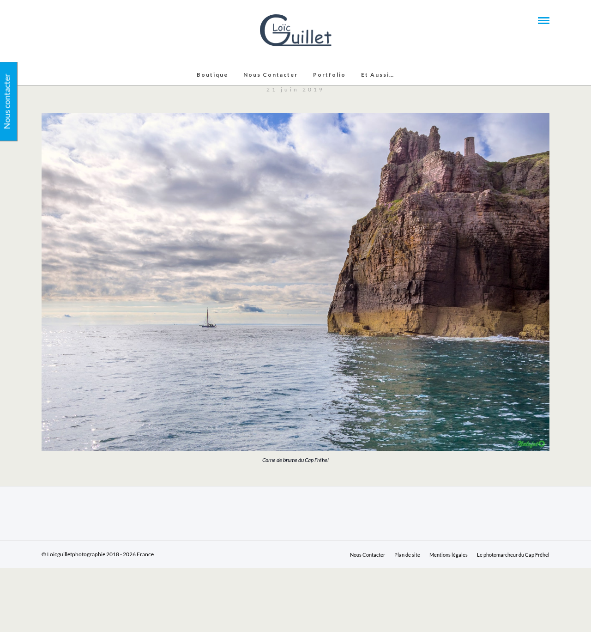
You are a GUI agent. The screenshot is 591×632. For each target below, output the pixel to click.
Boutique (212, 74)
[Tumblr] (69, 20)
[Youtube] (57, 20)
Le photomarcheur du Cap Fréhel (513, 555)
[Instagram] (82, 20)
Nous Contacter (270, 74)
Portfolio (329, 74)
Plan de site (407, 555)
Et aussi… (377, 74)
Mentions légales (448, 555)
